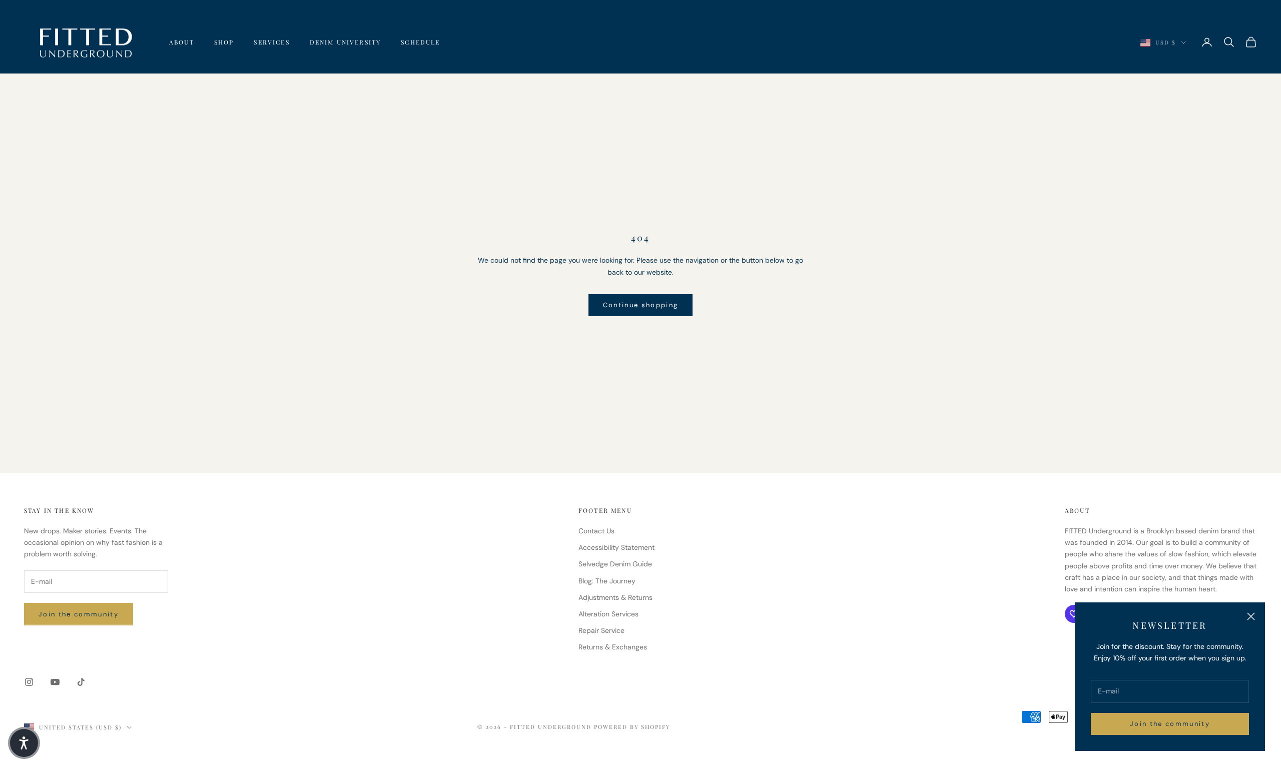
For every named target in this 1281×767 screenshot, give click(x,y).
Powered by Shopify (632, 726)
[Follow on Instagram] (29, 682)
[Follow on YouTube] (55, 682)
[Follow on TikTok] (81, 682)
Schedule (420, 42)
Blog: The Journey (606, 580)
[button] (24, 743)
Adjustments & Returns (615, 597)
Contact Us (596, 530)
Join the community (1170, 723)
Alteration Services (608, 613)
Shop (224, 42)
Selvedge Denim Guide (615, 563)
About (181, 42)
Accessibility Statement (616, 547)
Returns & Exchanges (612, 646)
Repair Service (601, 630)
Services (271, 42)
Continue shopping (641, 305)
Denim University (345, 42)
